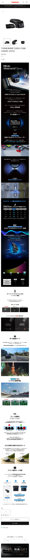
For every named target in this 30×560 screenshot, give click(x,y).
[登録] (24, 540)
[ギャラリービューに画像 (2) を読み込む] (15, 42)
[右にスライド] (28, 42)
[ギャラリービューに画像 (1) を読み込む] (7, 42)
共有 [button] (3, 59)
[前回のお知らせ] (2, 6)
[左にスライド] (1, 42)
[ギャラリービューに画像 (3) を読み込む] (23, 42)
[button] (2, 2)
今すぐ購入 (15, 523)
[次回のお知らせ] (27, 6)
